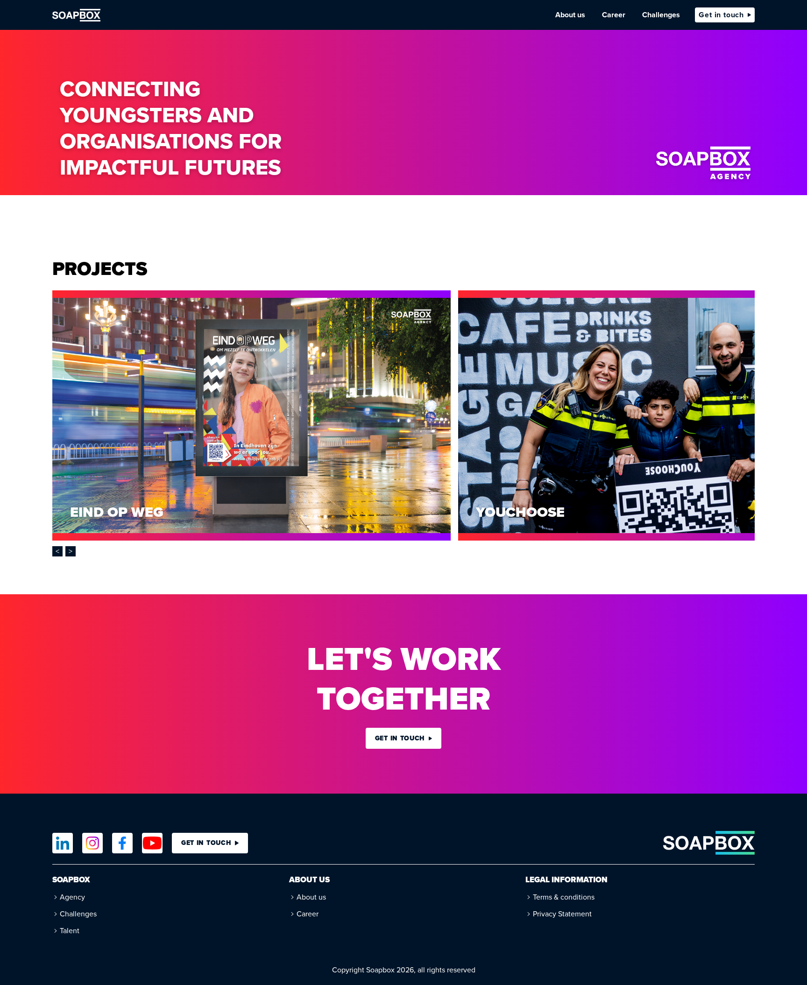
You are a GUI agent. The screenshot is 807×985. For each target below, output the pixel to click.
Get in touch (721, 14)
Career (613, 14)
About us (570, 14)
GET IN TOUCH (206, 843)
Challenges (661, 14)
